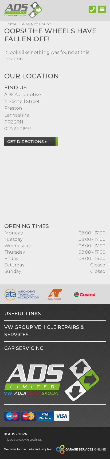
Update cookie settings (24, 439)
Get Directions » (27, 141)
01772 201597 (17, 128)
